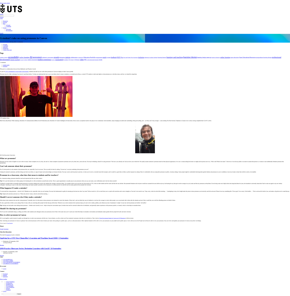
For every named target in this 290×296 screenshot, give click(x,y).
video (82, 60)
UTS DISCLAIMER (8, 261)
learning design (190, 57)
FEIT (118, 57)
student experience (44, 60)
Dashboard (5, 48)
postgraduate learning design (264, 57)
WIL (85, 59)
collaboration (74, 57)
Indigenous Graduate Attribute (150, 57)
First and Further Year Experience (130, 57)
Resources (5, 21)
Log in (4, 268)
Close (1, 18)
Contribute (8, 26)
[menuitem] (146, 294)
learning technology (215, 57)
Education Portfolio (4, 42)
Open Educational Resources (247, 57)
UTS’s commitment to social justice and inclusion (17, 71)
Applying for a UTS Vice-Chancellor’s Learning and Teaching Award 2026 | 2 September (34, 238)
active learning (24, 57)
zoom (100, 59)
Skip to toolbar (3, 279)
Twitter (1, 229)
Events (4, 27)
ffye (122, 57)
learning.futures (162, 57)
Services (5, 22)
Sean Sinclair (10, 223)
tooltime (66, 59)
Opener (2, 17)
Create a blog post (7, 50)
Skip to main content (5, 3)
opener (1, 14)
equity (105, 57)
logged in (8, 235)
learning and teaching (175, 57)
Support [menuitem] (8, 288)
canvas (67, 57)
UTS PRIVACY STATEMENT (10, 263)
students (53, 59)
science (25, 59)
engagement (99, 57)
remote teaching (15, 59)
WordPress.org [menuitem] (9, 284)
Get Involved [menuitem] (9, 283)
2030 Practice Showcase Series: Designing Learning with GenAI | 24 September (30, 248)
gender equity (6, 65)
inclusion (141, 57)
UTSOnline (77, 59)
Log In (1, 33)
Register (2, 245)
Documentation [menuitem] (9, 285)
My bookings (9, 30)
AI (31, 57)
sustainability (59, 59)
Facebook (6, 229)
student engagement (32, 59)
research (22, 59)
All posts (8, 25)
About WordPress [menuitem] (10, 281)
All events (8, 29)
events (109, 57)
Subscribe (5, 47)
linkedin (5, 275)
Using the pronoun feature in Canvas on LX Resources (112, 218)
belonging (62, 57)
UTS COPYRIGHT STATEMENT (11, 262)
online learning (225, 57)
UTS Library (71, 59)
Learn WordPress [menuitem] (10, 287)
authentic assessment (47, 57)
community (80, 57)
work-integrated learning (93, 59)
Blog (4, 23)
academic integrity (4, 57)
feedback (114, 57)
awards (56, 57)
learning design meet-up (204, 57)
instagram (5, 276)
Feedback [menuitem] (8, 290)
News (1, 34)
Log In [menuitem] (4, 291)
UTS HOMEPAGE (7, 259)
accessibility (13, 57)
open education (235, 57)
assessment (37, 57)
